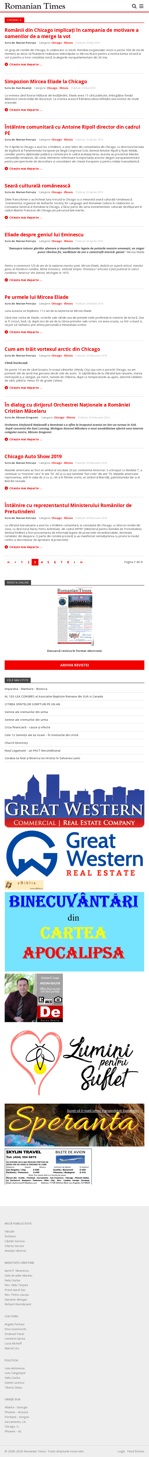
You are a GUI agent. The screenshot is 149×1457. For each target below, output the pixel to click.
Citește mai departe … (25, 64)
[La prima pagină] (8, 562)
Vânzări (9, 1231)
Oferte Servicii (14, 1246)
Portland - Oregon (17, 1417)
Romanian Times (35, 6)
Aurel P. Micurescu (17, 1270)
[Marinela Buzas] (74, 1062)
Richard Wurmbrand (18, 1304)
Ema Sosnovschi (15, 1329)
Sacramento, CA (15, 1422)
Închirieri (10, 1236)
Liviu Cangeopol (15, 1373)
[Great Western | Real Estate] (74, 853)
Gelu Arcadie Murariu (18, 1275)
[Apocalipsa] (74, 931)
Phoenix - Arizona (16, 1412)
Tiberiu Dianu (13, 1387)
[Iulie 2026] (74, 615)
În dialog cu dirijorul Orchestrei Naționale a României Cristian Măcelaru (67, 407)
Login (121, 1451)
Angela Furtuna (14, 1324)
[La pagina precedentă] (15, 562)
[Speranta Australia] (74, 1125)
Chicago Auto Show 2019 (33, 456)
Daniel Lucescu (14, 1382)
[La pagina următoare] (74, 562)
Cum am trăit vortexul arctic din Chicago (52, 349)
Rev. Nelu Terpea (16, 1285)
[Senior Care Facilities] (74, 799)
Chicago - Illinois (62, 42)
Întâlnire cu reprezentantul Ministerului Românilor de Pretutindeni (68, 508)
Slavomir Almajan (16, 1299)
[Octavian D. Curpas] (34, 997)
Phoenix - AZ (13, 1431)
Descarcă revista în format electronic (74, 651)
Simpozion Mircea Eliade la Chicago (46, 81)
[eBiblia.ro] (24, 885)
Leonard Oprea (15, 1338)
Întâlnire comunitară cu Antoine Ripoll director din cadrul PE (72, 129)
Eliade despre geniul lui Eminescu (44, 234)
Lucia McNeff (13, 1343)
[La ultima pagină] (81, 562)
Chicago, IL (12, 1426)
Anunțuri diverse (15, 1250)
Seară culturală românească (37, 185)
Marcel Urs (12, 1348)
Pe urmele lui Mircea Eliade (36, 297)
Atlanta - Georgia (16, 1407)
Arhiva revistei (74, 665)
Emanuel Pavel (14, 1334)
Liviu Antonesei (15, 1368)
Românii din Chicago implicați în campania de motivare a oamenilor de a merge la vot (72, 33)
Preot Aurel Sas (15, 1290)
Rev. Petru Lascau (17, 1295)
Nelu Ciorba (12, 1280)
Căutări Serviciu (15, 1241)
